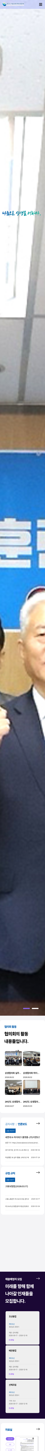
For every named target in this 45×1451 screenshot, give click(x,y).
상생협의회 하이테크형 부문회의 (31, 1073)
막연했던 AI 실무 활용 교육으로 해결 (17, 1157)
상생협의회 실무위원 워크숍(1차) (13, 1073)
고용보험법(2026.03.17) (16, 1186)
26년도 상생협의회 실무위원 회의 (13, 1101)
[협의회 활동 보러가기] (13, 1046)
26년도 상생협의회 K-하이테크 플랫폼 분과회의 (31, 1101)
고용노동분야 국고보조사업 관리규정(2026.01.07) (22, 1199)
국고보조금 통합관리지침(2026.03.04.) (19, 1206)
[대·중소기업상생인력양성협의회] (18, 6)
